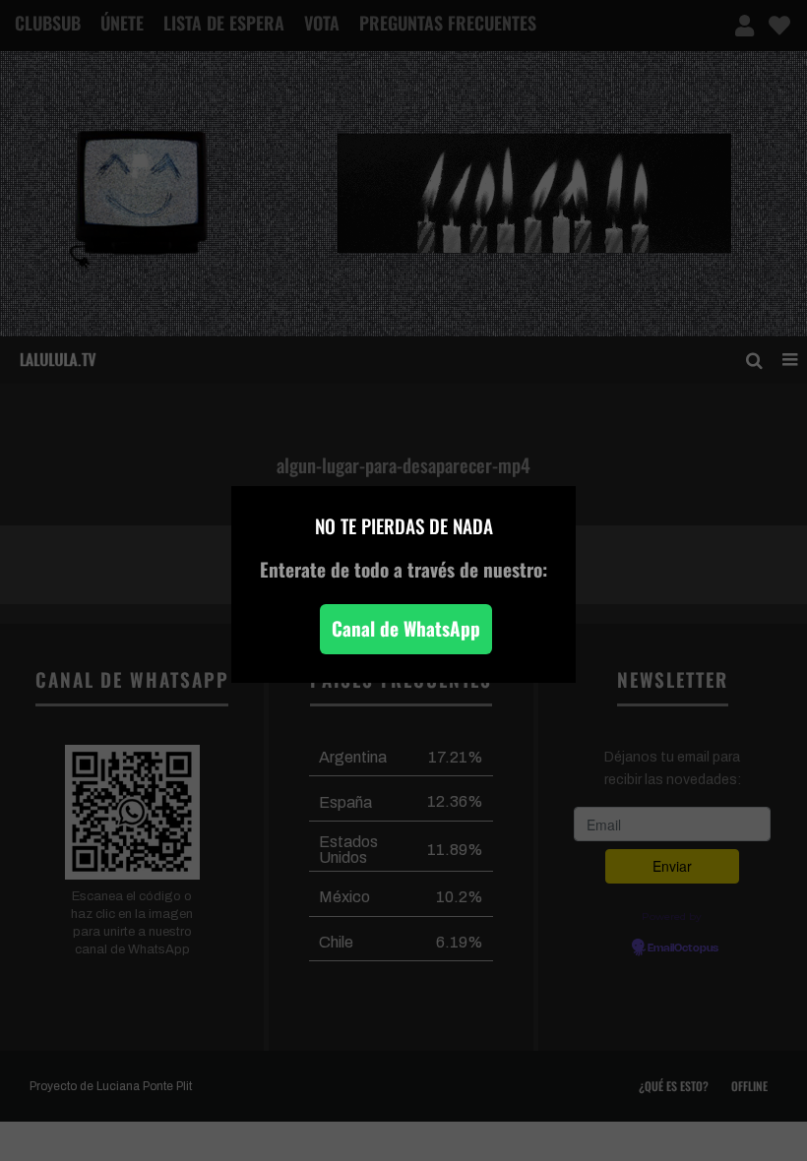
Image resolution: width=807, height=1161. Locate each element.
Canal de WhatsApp (406, 628)
